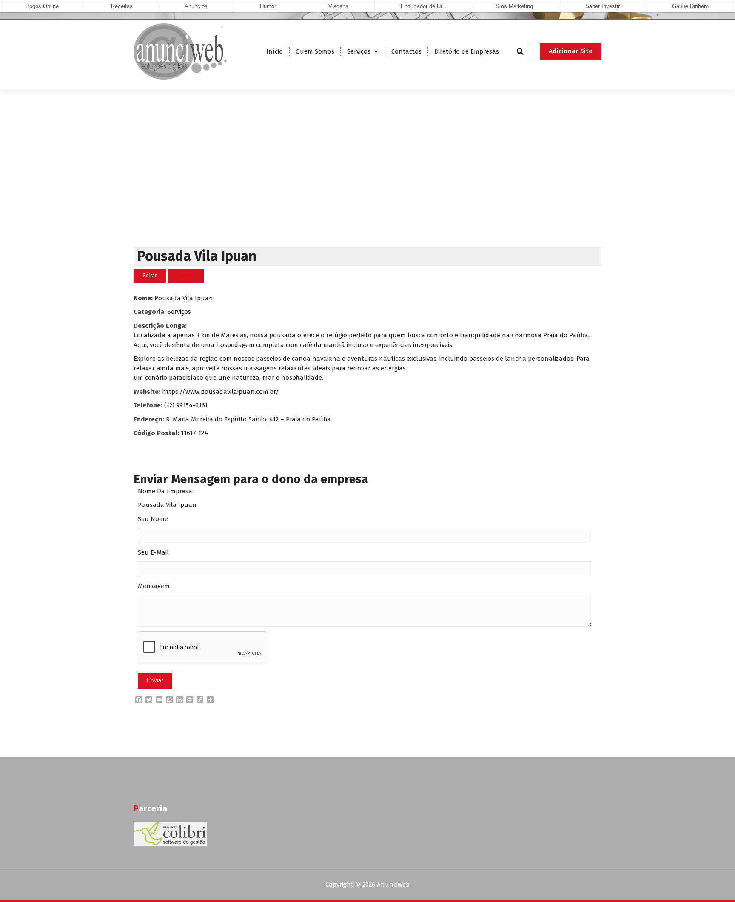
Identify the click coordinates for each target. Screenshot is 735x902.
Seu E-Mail (153, 552)
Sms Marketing (514, 6)
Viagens (338, 6)
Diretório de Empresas (466, 51)
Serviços (358, 51)
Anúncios (196, 6)
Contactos (406, 51)
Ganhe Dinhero (690, 6)
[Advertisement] (367, 182)
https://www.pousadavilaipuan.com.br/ (220, 392)
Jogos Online (42, 6)
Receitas (122, 6)
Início (274, 51)
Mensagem (154, 586)
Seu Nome (153, 519)
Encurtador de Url (422, 6)
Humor (268, 6)
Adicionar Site (571, 51)
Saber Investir (602, 6)
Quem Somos (315, 51)
